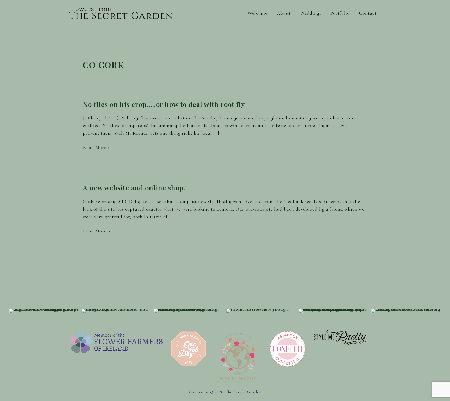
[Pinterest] (376, 281)
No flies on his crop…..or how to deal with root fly (164, 104)
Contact (368, 13)
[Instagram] (364, 281)
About (284, 13)
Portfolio (340, 13)
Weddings (310, 13)
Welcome (257, 13)
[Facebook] (352, 281)
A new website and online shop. (134, 187)
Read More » (96, 147)
